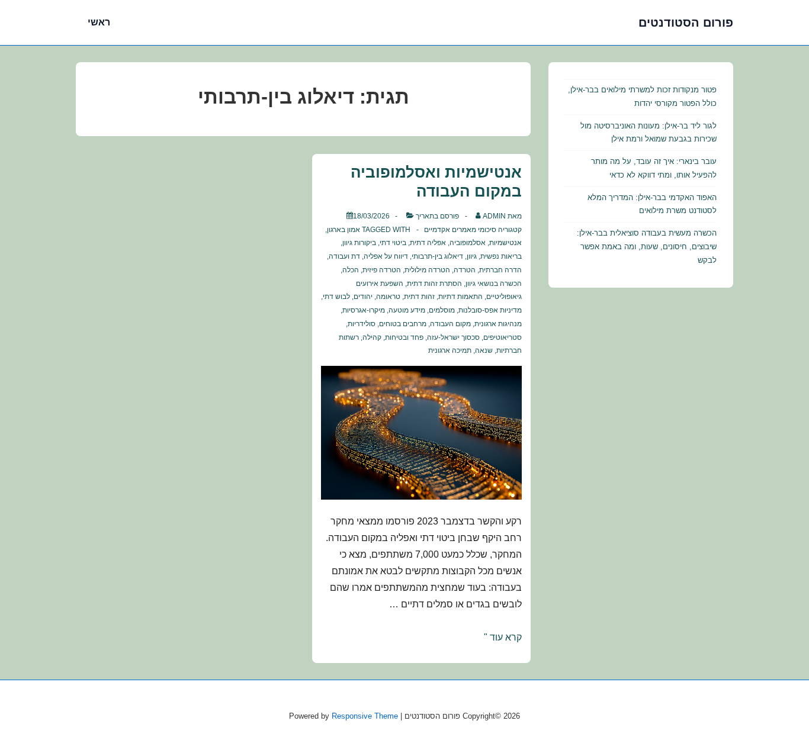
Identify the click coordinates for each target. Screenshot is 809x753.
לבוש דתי (336, 296)
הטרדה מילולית (427, 270)
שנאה (484, 350)
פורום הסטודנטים (685, 22)
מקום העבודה (450, 324)
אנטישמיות (505, 243)
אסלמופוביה (468, 243)
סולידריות (361, 324)
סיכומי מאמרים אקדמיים (460, 230)
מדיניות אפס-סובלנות (490, 310)
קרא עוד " (503, 637)
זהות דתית (419, 296)
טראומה (388, 296)
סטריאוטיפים (502, 337)
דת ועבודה (344, 256)
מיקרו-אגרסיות (363, 310)
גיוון (472, 256)
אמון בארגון (343, 230)
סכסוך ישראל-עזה (453, 337)
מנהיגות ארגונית (498, 324)
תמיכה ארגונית (449, 350)
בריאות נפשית (501, 256)
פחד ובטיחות (404, 337)
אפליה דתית (428, 243)
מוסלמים (442, 310)
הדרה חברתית (500, 270)
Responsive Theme (365, 716)
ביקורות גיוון (359, 243)
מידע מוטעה (407, 310)
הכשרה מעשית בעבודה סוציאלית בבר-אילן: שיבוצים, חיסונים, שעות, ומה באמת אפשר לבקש (647, 247)
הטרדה (465, 270)
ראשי (99, 22)
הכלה (350, 270)
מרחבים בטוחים (402, 324)
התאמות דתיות (460, 296)
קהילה (371, 337)
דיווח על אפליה (386, 256)
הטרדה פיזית (381, 270)
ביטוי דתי (393, 243)
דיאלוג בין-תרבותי (437, 256)
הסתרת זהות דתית (434, 283)
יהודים (363, 296)
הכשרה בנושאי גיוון (494, 283)
